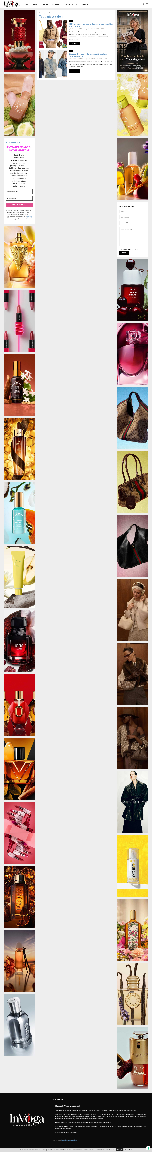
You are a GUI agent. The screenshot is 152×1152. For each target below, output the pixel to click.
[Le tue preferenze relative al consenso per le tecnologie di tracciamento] (148, 1148)
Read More (128, 1150)
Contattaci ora (73, 1132)
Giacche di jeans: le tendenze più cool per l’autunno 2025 (88, 55)
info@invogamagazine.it (69, 1140)
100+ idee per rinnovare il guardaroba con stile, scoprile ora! (91, 25)
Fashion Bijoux (71, 4)
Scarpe (35, 4)
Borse (45, 4)
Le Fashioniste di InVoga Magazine (80, 29)
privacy (29, 216)
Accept (119, 1150)
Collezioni (85, 4)
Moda (26, 4)
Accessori (56, 4)
